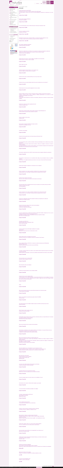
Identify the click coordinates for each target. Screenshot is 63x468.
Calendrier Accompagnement (12, 14)
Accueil (20, 6)
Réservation (48, 2)
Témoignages (12, 39)
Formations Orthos (12, 9)
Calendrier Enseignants (13, 19)
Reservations (15, 26)
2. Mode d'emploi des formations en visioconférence (13, 30)
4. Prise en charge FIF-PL (13, 32)
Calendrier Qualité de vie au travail (13, 16)
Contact (11, 41)
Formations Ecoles (12, 8)
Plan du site (11, 40)
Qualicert (11, 23)
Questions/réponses (12, 38)
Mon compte (44, 2)
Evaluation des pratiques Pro (13, 18)
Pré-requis (11, 10)
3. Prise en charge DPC (13, 31)
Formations (52, 2)
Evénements (12, 22)
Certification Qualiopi (13, 24)
